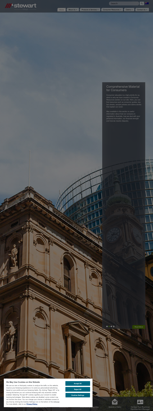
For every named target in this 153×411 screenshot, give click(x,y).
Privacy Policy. (32, 404)
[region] (48, 392)
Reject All (77, 389)
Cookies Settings (77, 395)
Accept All (78, 383)
